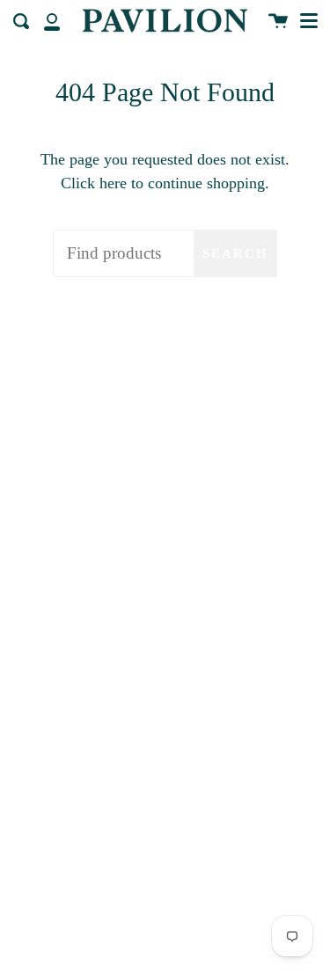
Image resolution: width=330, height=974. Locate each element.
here (113, 183)
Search (235, 253)
